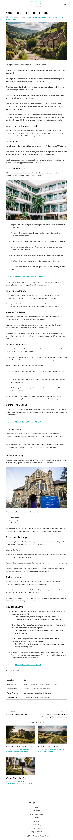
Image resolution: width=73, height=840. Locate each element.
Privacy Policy (36, 825)
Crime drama (53, 750)
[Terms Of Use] (42, 802)
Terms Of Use (36, 828)
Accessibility (36, 821)
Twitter (36, 807)
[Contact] (37, 802)
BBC (24, 781)
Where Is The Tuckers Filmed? (17, 778)
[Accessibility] (39, 802)
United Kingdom (11, 19)
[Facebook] (33, 802)
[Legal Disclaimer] (43, 802)
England (29, 17)
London (50, 752)
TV (18, 750)
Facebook (36, 810)
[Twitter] (30, 802)
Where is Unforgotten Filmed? (49, 746)
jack (10, 17)
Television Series (57, 17)
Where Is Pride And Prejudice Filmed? (19, 746)
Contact (36, 818)
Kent (49, 17)
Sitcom (19, 781)
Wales (30, 783)
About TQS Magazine (36, 814)
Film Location (42, 17)
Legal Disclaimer (36, 832)
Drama (35, 17)
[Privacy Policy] (40, 802)
